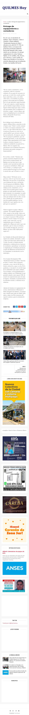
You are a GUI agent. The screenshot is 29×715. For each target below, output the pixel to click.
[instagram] (10, 710)
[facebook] (18, 710)
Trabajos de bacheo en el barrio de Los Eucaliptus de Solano (13, 347)
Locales (9, 21)
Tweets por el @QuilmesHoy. (10, 623)
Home (4, 21)
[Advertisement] (14, 606)
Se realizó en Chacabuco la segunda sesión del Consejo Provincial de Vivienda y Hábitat (17, 666)
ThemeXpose (17, 713)
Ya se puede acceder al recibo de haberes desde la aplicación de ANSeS (17, 672)
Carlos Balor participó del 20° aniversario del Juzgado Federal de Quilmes (13, 361)
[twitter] (16, 710)
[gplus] (13, 710)
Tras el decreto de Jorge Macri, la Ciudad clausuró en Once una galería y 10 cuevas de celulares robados (17, 660)
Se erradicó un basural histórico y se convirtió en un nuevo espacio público (13, 333)
